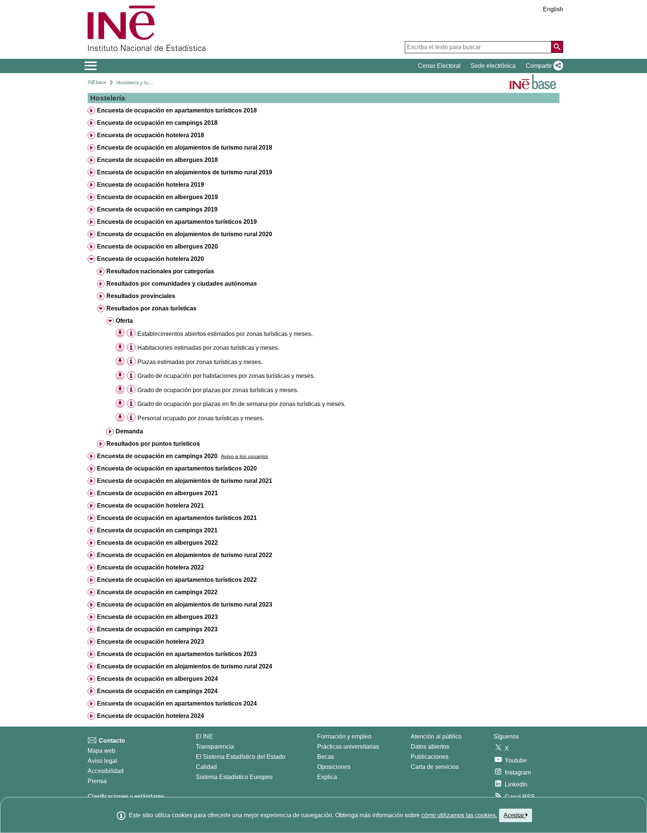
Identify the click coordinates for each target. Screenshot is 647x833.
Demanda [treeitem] (129, 431)
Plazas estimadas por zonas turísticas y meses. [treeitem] (199, 362)
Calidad (206, 767)
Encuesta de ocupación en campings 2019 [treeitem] (157, 209)
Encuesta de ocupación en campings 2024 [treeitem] (157, 691)
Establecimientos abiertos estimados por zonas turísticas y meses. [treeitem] (225, 334)
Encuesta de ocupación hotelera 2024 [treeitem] (150, 716)
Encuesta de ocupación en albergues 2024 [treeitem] (157, 679)
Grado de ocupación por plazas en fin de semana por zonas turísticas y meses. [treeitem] (241, 404)
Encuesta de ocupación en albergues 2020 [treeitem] (157, 246)
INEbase (97, 82)
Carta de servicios (435, 767)
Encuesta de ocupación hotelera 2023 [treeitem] (150, 641)
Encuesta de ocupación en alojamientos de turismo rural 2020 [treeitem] (184, 234)
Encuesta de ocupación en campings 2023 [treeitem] (157, 629)
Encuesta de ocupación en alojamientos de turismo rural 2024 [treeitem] (184, 666)
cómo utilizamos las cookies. (459, 815)
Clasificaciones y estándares (126, 796)
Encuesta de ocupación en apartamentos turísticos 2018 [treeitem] (177, 110)
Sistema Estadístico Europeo (234, 777)
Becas (325, 757)
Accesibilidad (106, 771)
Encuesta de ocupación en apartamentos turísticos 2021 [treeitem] (177, 518)
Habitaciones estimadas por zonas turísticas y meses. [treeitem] (208, 348)
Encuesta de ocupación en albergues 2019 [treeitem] (157, 197)
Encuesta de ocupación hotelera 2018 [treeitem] (150, 135)
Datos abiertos (430, 746)
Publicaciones (430, 757)
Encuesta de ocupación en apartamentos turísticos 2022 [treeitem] (177, 580)
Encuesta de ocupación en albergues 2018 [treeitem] (157, 160)
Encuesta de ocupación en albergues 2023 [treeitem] (157, 617)
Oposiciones (333, 767)
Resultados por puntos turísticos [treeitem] (153, 443)
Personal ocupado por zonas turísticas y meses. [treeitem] (200, 418)
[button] (543, 66)
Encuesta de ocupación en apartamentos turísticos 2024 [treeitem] (177, 703)
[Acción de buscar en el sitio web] (557, 47)
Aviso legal (102, 761)
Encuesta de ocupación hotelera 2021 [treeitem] (150, 505)
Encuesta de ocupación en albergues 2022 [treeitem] (157, 542)
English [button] (553, 9)
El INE (204, 736)
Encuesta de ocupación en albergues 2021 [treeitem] (157, 493)
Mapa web (101, 751)
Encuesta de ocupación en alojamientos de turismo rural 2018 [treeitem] (184, 147)
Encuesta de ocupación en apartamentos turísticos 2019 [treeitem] (177, 222)
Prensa (97, 781)
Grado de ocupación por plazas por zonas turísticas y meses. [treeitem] (217, 390)
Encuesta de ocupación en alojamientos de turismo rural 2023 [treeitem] (184, 604)
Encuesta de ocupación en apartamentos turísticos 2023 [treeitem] (177, 654)
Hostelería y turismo (138, 82)
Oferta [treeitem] (124, 321)
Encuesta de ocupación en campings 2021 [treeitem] (157, 530)
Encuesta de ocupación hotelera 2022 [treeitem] (150, 567)
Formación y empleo (344, 736)
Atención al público (436, 736)
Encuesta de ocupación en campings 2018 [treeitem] (157, 123)
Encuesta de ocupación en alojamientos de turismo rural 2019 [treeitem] (184, 172)
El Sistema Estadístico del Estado (240, 757)
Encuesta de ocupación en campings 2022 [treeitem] (157, 592)
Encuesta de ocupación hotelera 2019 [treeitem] (150, 184)
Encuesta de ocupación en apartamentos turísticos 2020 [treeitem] (177, 468)
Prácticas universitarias (348, 746)
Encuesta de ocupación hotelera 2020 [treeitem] (150, 259)
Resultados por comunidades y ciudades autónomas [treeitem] (181, 283)
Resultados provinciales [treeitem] (140, 296)
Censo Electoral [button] (439, 66)
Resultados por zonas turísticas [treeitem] (151, 308)
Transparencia (215, 746)
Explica (327, 777)
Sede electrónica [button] (493, 66)
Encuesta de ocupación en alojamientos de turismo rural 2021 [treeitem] (184, 481)
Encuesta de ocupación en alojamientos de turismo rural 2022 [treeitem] (184, 555)
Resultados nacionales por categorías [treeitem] (160, 271)
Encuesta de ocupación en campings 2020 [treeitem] (157, 456)
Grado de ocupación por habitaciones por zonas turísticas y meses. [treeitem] (226, 376)
